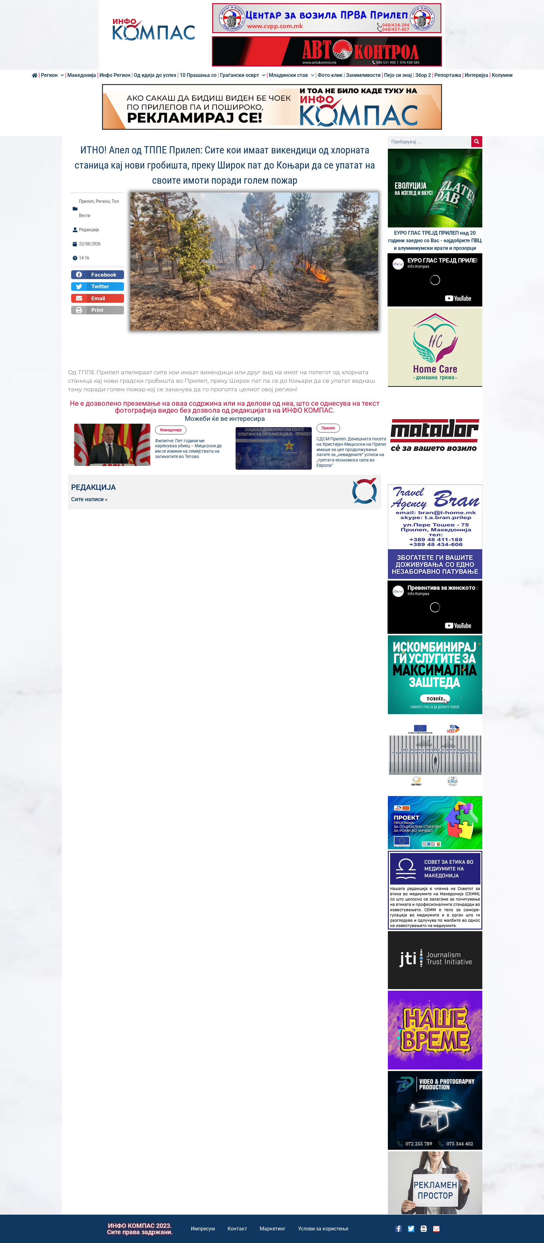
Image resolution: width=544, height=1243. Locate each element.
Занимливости (363, 75)
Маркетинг (273, 1229)
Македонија (81, 75)
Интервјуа (476, 75)
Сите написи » (89, 499)
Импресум (203, 1229)
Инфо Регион (114, 75)
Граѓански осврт (239, 75)
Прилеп (86, 201)
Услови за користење (323, 1229)
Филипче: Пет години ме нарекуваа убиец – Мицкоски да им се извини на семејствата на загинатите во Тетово (182, 448)
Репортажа (447, 75)
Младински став (288, 75)
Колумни (502, 75)
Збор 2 (423, 75)
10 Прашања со (198, 75)
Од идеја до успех (155, 75)
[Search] (476, 141)
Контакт (237, 1229)
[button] (97, 274)
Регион (49, 75)
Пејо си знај (398, 75)
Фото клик (330, 75)
